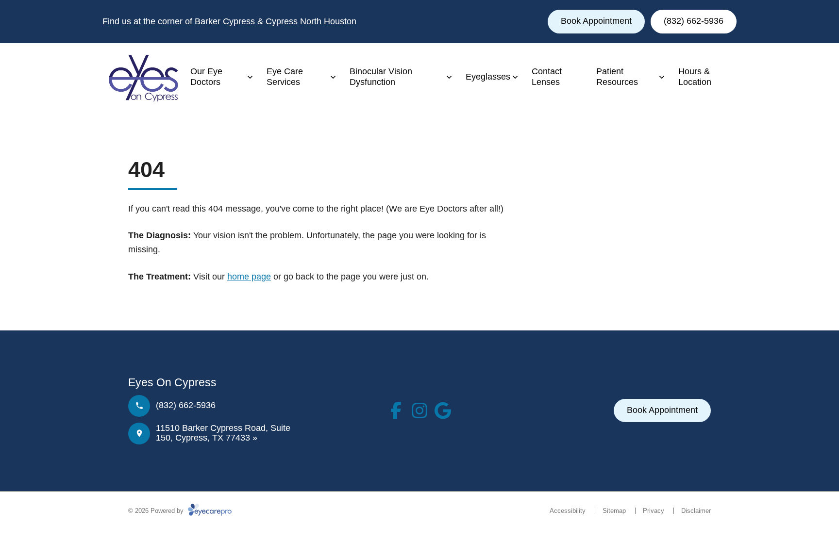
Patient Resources (617, 76)
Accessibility (568, 510)
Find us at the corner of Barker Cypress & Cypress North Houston (229, 21)
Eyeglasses (488, 77)
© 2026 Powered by (156, 510)
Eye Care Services (285, 76)
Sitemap (614, 510)
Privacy (653, 510)
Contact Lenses (547, 76)
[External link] (443, 410)
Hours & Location (694, 76)
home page (249, 276)
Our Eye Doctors (206, 76)
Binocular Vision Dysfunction (381, 76)
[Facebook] (396, 410)
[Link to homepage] (140, 77)
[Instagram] (419, 410)
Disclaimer (696, 510)
